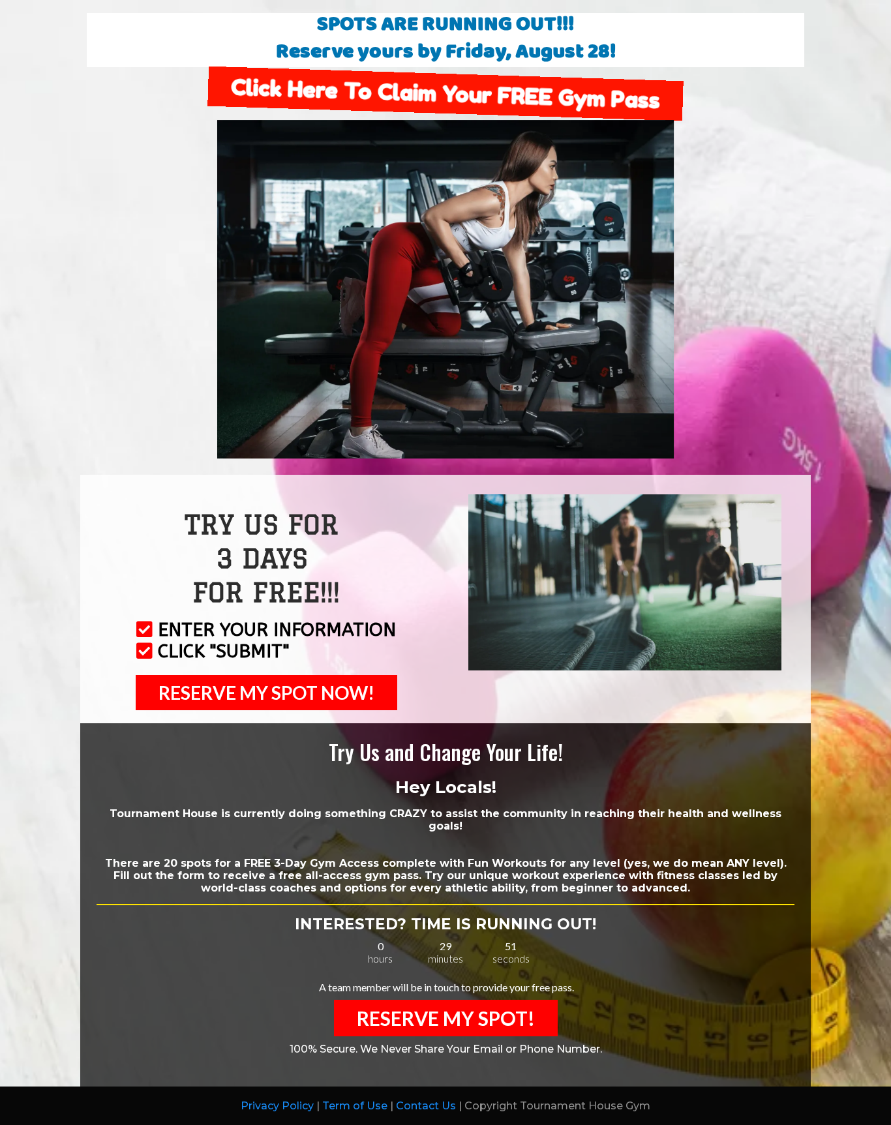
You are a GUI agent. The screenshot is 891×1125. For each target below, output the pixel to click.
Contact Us (426, 1106)
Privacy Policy (277, 1106)
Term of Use (354, 1106)
